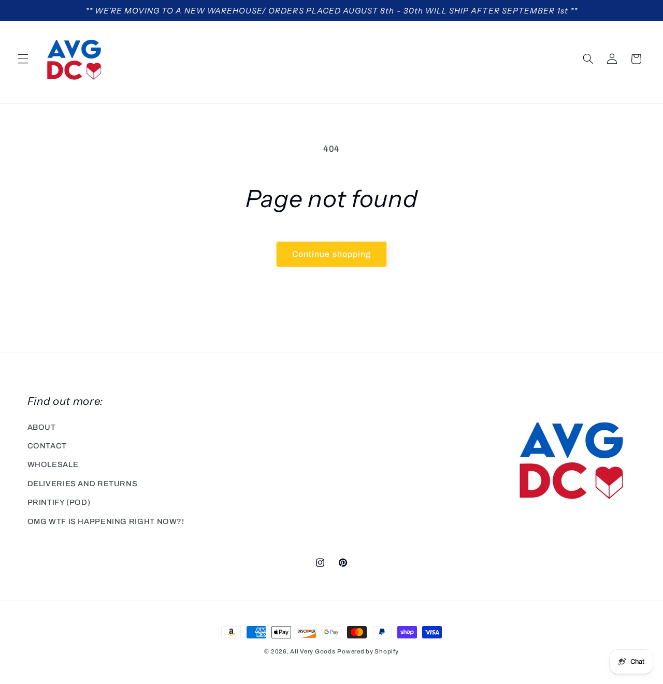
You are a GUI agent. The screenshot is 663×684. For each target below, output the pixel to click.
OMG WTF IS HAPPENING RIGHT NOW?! (105, 521)
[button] (23, 59)
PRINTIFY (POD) (59, 502)
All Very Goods (312, 651)
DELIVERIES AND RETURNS (82, 483)
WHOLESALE (53, 464)
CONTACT (47, 446)
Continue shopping (331, 254)
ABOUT (41, 427)
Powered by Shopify (367, 651)
